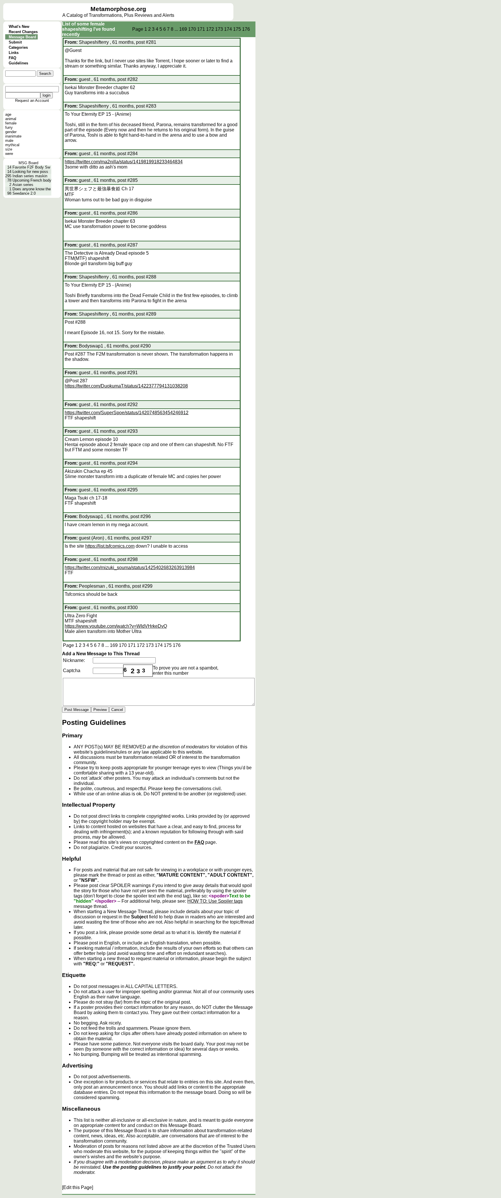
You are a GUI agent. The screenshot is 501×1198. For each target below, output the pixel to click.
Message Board (22, 37)
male (9, 140)
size (8, 149)
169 (183, 29)
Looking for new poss (30, 171)
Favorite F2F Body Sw (31, 167)
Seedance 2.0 (24, 193)
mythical (12, 145)
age (8, 114)
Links (14, 52)
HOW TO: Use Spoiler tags (215, 901)
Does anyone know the (31, 189)
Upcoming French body (31, 180)
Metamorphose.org (118, 9)
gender (11, 132)
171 (201, 29)
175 (237, 29)
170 (192, 29)
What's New (19, 26)
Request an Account (32, 100)
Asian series (22, 184)
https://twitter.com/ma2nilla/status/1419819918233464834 (124, 161)
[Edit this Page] (77, 1187)
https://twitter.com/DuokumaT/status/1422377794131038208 (126, 385)
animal (10, 119)
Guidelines (18, 63)
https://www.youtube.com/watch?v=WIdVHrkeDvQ (116, 626)
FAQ (12, 58)
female (11, 123)
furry (9, 127)
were (9, 153)
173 (219, 29)
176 (246, 29)
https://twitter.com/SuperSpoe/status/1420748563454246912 (126, 412)
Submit (15, 42)
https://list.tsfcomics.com (110, 546)
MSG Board (28, 163)
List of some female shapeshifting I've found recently (88, 29)
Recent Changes (23, 32)
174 (228, 29)
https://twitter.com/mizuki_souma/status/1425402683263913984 (130, 567)
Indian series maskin (29, 176)
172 (210, 29)
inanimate (13, 136)
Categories (18, 47)
